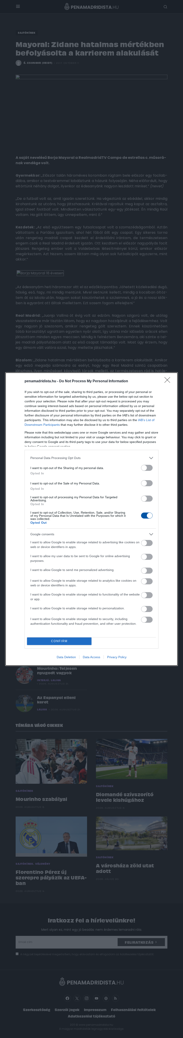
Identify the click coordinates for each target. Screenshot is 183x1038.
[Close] (168, 381)
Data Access (91, 657)
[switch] (147, 468)
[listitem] (91, 458)
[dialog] (91, 519)
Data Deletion (66, 657)
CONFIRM (59, 641)
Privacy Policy (117, 657)
